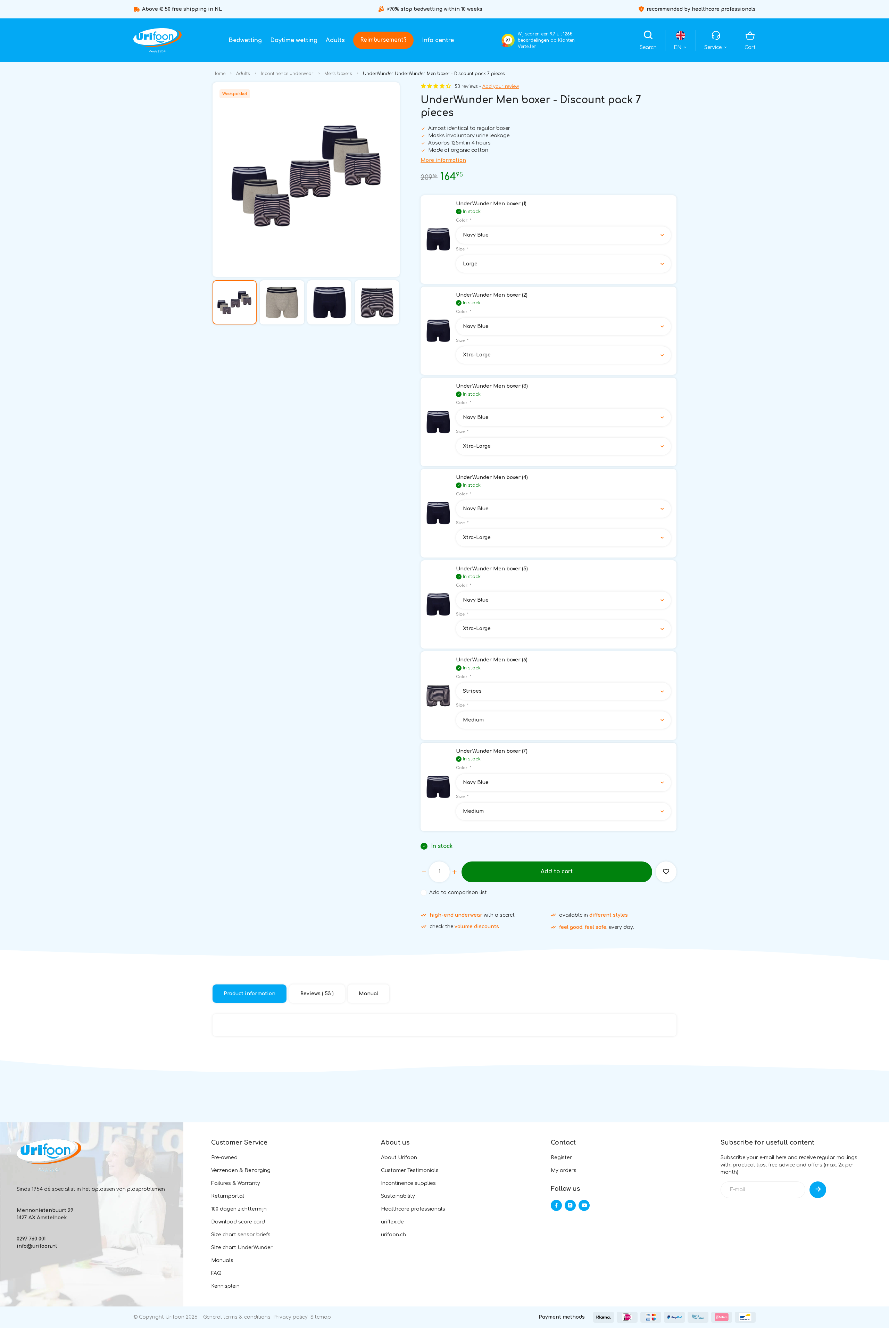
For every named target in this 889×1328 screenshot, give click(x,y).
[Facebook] (556, 1205)
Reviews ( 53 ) (317, 993)
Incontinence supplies (408, 1183)
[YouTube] (584, 1205)
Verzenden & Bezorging (241, 1170)
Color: (463, 220)
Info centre (438, 40)
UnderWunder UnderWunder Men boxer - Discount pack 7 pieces (434, 73)
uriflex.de (392, 1221)
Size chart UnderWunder (242, 1247)
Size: (462, 249)
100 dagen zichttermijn (239, 1209)
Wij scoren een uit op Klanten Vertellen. (546, 40)
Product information (249, 993)
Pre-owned (224, 1157)
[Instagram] (570, 1205)
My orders (563, 1170)
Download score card (238, 1221)
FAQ (216, 1273)
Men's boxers (338, 73)
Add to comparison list (458, 892)
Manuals (222, 1260)
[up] (454, 871)
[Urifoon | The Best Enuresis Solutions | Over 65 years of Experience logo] (157, 40)
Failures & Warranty (235, 1183)
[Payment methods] (603, 1317)
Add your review (500, 86)
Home (219, 73)
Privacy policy (290, 1317)
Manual (368, 993)
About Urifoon (399, 1157)
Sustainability (398, 1196)
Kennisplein (225, 1286)
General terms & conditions (237, 1317)
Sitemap (320, 1317)
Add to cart (557, 871)
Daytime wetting (293, 40)
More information (443, 160)
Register (561, 1157)
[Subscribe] (817, 1189)
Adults (335, 40)
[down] (424, 871)
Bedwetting (245, 40)
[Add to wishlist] (666, 871)
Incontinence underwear (287, 73)
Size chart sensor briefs (241, 1234)
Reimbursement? (383, 40)
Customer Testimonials (410, 1170)
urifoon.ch (393, 1234)
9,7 (508, 40)
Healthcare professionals (413, 1209)
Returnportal (227, 1196)
